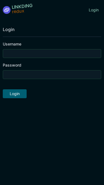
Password (12, 65)
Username (12, 44)
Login (94, 9)
